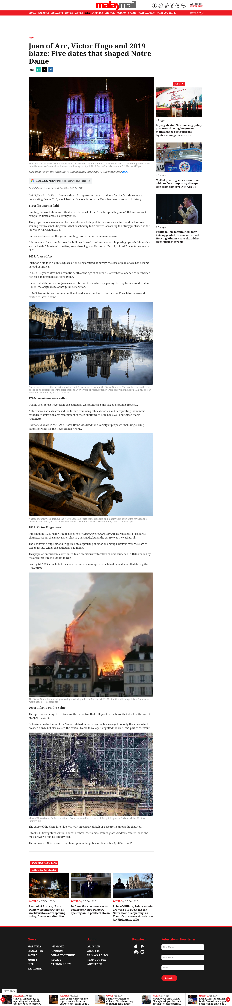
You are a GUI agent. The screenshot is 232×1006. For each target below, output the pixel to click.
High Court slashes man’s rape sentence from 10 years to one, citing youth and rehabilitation (74, 1001)
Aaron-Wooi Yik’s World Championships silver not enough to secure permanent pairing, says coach (167, 1001)
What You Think (166, 13)
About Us (196, 4)
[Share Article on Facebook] (50, 71)
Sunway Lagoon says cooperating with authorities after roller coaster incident (26, 1001)
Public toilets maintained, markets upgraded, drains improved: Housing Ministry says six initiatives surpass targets (178, 236)
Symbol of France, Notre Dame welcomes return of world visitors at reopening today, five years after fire (47, 911)
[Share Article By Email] (32, 71)
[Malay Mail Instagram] (166, 5)
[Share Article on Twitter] (44, 71)
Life (31, 38)
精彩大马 (194, 13)
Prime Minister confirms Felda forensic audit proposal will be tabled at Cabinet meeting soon (213, 1001)
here (125, 171)
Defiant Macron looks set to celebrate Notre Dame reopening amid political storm (90, 910)
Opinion (57, 951)
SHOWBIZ (110, 13)
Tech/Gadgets (61, 964)
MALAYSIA (43, 13)
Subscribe (169, 978)
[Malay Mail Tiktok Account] (172, 5)
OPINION (121, 13)
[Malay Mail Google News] (142, 954)
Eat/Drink (35, 968)
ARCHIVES (93, 946)
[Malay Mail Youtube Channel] (177, 5)
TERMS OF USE (96, 959)
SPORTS (132, 13)
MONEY (69, 13)
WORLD (79, 13)
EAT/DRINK (97, 13)
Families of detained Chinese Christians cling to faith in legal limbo (119, 1001)
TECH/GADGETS (146, 13)
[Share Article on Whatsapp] (38, 71)
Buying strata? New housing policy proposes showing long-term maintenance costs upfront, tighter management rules (179, 130)
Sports (156, 996)
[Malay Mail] (116, 8)
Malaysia (18, 996)
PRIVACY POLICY (97, 955)
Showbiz (57, 946)
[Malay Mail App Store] (136, 948)
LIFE (87, 13)
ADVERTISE (94, 964)
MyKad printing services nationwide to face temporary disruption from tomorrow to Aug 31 (177, 183)
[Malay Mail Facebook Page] (154, 5)
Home (32, 13)
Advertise (196, 6)
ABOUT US (93, 951)
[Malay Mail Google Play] (142, 948)
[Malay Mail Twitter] (160, 5)
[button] (88, 181)
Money (32, 959)
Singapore (35, 951)
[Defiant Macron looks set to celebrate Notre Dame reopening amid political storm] (91, 885)
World (109, 996)
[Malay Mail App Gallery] (136, 954)
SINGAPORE (57, 13)
